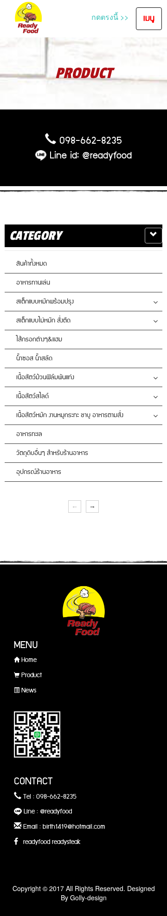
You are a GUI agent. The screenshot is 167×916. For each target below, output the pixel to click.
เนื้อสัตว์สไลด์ (32, 396)
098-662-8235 (90, 141)
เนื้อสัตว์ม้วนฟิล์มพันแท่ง (45, 377)
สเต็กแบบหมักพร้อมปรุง (45, 301)
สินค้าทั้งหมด (31, 263)
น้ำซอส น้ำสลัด (34, 358)
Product (30, 675)
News (27, 690)
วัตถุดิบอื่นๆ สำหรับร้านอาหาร (52, 453)
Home (28, 660)
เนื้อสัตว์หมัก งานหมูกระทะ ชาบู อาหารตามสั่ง (69, 415)
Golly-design (88, 897)
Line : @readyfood (47, 811)
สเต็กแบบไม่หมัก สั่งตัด (43, 320)
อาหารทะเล (29, 434)
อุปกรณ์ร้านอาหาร (38, 472)
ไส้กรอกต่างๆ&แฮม (39, 339)
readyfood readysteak (49, 842)
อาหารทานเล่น (33, 282)
